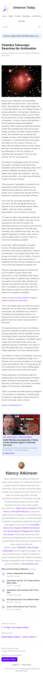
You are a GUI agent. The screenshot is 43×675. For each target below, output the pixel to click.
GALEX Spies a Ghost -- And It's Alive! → (19, 637)
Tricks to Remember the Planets (20, 573)
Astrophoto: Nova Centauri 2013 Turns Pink (23, 591)
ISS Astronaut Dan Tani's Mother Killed (23, 600)
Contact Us (16, 665)
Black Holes (6, 55)
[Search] (39, 27)
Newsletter (26, 16)
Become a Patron (9, 659)
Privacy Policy (26, 665)
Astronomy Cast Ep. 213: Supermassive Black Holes (23, 582)
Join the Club (36, 16)
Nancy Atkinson (9, 53)
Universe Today (24, 7)
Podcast (18, 16)
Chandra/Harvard (15, 405)
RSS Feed (21, 21)
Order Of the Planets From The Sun (21, 607)
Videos (10, 16)
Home (4, 16)
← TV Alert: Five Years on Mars (15, 627)
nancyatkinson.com (30, 564)
